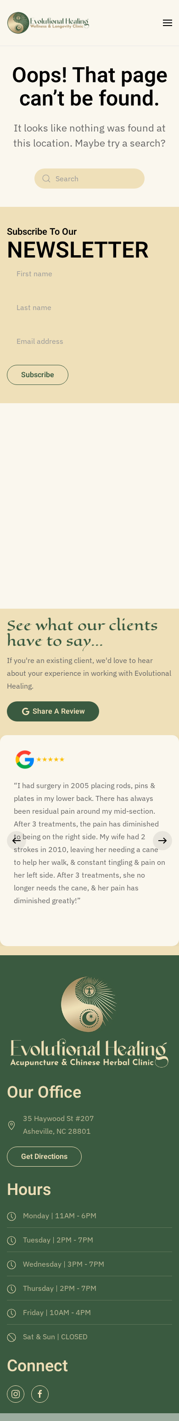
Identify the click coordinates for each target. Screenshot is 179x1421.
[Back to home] (49, 23)
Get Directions (44, 1156)
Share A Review (59, 711)
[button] (167, 23)
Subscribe (37, 374)
